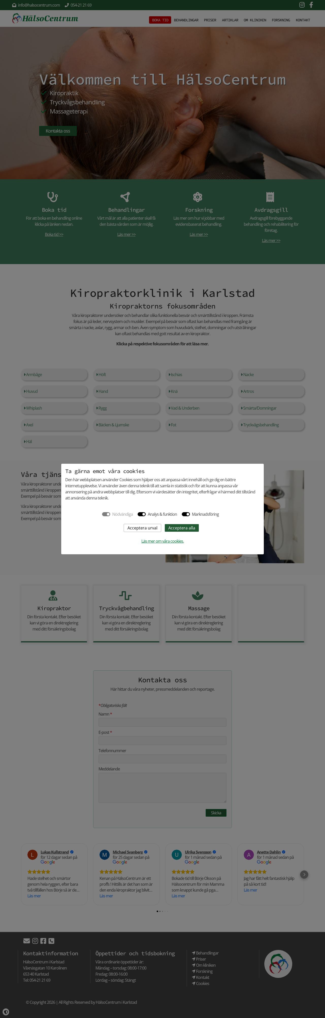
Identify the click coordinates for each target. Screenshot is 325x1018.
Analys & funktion (162, 514)
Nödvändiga (122, 514)
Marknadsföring (205, 514)
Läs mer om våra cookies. (162, 541)
